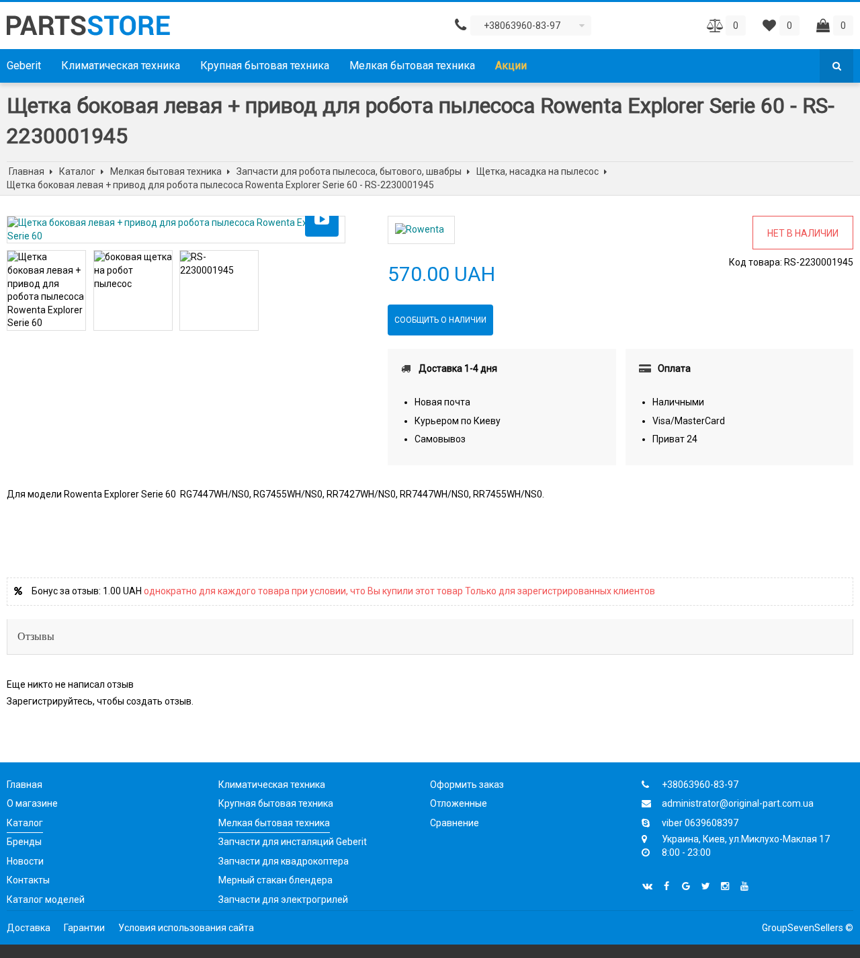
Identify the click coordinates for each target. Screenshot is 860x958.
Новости (25, 861)
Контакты (28, 880)
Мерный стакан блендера (275, 880)
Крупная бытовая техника (264, 65)
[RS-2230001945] (219, 264)
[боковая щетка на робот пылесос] (133, 270)
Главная (24, 784)
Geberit (24, 65)
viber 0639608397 (700, 822)
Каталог (25, 822)
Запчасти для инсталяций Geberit (292, 841)
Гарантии (84, 927)
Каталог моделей (46, 899)
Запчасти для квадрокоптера (283, 861)
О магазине (32, 803)
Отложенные (458, 803)
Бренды (24, 841)
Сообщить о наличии (440, 320)
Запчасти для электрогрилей (283, 899)
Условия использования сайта (186, 927)
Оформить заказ (467, 784)
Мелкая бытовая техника (412, 65)
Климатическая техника (120, 65)
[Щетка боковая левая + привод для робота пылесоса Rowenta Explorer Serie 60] (176, 229)
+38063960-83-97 (700, 784)
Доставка (28, 927)
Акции (511, 65)
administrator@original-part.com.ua (738, 803)
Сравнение (454, 822)
